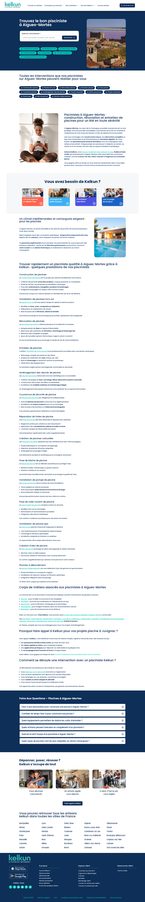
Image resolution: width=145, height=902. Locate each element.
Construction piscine (30, 49)
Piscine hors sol (50, 49)
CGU (55, 898)
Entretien (81, 878)
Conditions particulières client (72, 898)
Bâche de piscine (95, 92)
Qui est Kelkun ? (87, 6)
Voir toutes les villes (115, 847)
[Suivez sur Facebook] (10, 887)
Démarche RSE (44, 876)
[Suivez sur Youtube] (22, 887)
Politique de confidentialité (96, 898)
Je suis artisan (103, 6)
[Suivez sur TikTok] (30, 887)
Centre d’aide (122, 871)
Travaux (81, 876)
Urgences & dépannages (87, 873)
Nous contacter (116, 898)
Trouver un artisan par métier (89, 883)
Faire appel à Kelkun (72, 803)
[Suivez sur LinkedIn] (18, 887)
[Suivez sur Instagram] (14, 887)
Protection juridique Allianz (48, 886)
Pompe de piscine (114, 92)
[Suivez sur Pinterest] (26, 887)
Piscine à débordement (62, 96)
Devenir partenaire (46, 881)
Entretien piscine (29, 53)
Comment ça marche (53, 6)
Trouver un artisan (35, 6)
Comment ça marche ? (86, 871)
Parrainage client (84, 881)
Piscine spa (27, 96)
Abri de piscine (42, 96)
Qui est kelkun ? (44, 871)
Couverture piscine (63, 53)
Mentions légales (44, 898)
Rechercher (68, 38)
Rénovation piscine (69, 49)
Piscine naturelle (77, 92)
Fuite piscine (45, 53)
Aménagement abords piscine (34, 57)
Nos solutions (71, 6)
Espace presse (44, 873)
